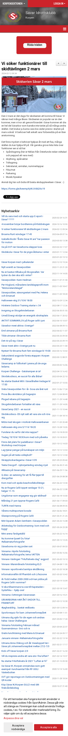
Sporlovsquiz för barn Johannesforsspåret (23, 612)
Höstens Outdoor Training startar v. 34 (21, 305)
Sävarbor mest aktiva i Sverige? (17, 325)
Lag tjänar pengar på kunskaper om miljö (22, 450)
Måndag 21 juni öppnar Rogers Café (20, 500)
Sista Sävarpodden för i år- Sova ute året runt (24, 389)
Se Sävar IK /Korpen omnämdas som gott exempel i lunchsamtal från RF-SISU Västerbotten (23, 669)
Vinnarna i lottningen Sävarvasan (18, 594)
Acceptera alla (48, 727)
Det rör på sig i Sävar (12, 340)
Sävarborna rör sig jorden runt (16, 546)
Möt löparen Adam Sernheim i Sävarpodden (24, 521)
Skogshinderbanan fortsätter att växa (20, 404)
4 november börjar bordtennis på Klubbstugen (25, 224)
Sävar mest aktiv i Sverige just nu (18, 345)
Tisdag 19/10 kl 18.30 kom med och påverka (24, 437)
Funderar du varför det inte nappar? (19, 432)
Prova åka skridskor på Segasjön (18, 394)
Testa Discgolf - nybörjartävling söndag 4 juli (24, 465)
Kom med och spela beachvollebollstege (22, 483)
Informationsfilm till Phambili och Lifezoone (24, 574)
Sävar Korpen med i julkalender (17, 262)
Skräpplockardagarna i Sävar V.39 (19, 460)
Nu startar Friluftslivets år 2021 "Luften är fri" (24, 661)
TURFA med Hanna (11, 505)
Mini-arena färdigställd (13, 533)
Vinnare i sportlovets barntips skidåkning (22, 569)
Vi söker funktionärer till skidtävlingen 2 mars (24, 229)
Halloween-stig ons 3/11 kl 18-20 (18, 427)
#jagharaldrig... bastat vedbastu (18, 607)
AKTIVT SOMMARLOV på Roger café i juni (23, 320)
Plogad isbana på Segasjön (15, 399)
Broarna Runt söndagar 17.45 (16, 234)
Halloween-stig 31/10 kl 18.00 (16, 300)
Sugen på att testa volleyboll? (16, 455)
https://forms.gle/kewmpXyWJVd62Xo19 (23, 188)
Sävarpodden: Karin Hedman (16, 280)
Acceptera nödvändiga (18, 727)
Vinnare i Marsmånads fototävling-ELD (21, 564)
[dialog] (34, 714)
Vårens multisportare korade (16, 510)
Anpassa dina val (13, 718)
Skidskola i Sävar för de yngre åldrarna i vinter (25, 252)
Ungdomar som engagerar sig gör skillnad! (23, 495)
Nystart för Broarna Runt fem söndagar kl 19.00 (25, 350)
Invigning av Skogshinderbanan (17, 310)
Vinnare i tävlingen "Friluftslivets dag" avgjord (25, 559)
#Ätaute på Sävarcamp (13, 470)
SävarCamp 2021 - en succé (15, 409)
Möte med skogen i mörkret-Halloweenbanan (25, 422)
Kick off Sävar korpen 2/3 (14, 651)
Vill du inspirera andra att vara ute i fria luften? (25, 656)
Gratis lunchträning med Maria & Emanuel (22, 633)
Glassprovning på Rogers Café (17, 515)
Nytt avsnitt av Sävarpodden (16, 267)
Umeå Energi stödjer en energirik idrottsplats (24, 315)
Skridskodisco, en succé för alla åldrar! (21, 376)
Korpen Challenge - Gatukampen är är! (21, 371)
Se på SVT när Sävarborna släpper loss (21, 247)
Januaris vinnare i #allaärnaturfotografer (22, 638)
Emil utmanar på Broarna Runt (16, 330)
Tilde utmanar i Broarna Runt (16, 335)
